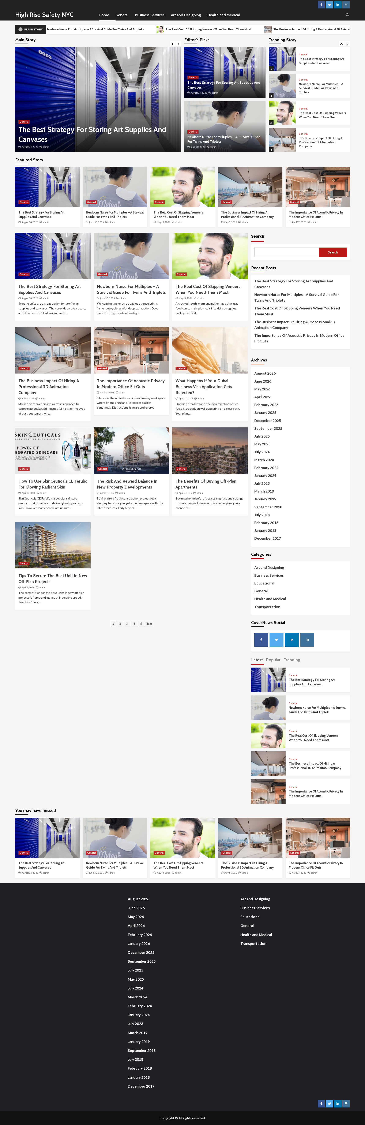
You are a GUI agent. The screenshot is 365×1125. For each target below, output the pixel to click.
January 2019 (265, 499)
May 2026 (262, 389)
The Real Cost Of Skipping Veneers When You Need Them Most (142, 29)
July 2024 (262, 452)
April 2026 (262, 397)
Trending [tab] (292, 659)
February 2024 (266, 467)
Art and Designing (186, 15)
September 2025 (268, 428)
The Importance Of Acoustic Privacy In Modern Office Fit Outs (321, 142)
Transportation (267, 607)
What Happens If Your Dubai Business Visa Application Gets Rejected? (204, 386)
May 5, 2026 (230, 222)
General (122, 15)
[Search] (347, 15)
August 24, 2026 (199, 92)
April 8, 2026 (185, 492)
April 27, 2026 (299, 222)
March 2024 (264, 460)
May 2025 (262, 444)
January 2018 (265, 530)
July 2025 (262, 436)
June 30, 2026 (29, 146)
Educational (264, 583)
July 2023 (262, 483)
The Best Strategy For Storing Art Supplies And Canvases (293, 284)
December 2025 (267, 420)
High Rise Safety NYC (44, 15)
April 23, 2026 (186, 398)
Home (104, 15)
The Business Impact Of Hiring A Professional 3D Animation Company (255, 29)
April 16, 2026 (28, 492)
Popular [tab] (273, 659)
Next (149, 623)
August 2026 (265, 373)
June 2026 (262, 381)
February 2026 (266, 404)
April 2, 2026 (28, 587)
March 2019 (264, 491)
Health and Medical (223, 15)
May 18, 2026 (163, 222)
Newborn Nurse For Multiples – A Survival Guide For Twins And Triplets (321, 61)
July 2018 (262, 515)
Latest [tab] (257, 659)
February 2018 (266, 522)
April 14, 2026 (107, 492)
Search (257, 236)
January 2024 (265, 475)
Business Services (150, 15)
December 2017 (267, 538)
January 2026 (265, 412)
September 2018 (268, 507)
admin (44, 146)
